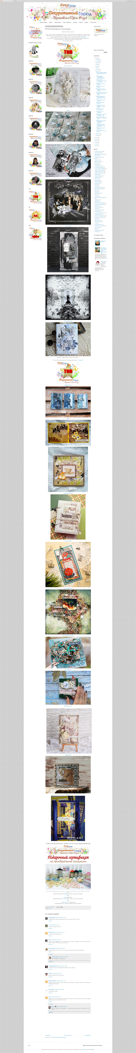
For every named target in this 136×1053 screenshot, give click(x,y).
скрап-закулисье (98, 221)
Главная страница (43, 22)
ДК (95, 158)
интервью (97, 196)
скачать (96, 218)
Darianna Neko (68, 273)
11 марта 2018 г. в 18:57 (63, 956)
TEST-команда (98, 152)
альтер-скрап (97, 177)
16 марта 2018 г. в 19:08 (59, 989)
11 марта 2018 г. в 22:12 (57, 973)
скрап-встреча (98, 220)
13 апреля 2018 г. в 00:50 (62, 1006)
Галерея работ (93, 22)
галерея (96, 185)
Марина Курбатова (52, 980)
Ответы (51, 954)
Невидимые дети (98, 165)
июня (97, 66)
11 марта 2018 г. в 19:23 (62, 965)
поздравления (98, 214)
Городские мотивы (98, 157)
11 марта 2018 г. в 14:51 (54, 924)
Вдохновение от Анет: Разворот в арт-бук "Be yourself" (101, 89)
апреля (97, 69)
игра (96, 194)
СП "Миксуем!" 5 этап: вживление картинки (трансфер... (100, 125)
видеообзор (97, 183)
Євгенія (50, 973)
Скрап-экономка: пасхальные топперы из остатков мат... (101, 80)
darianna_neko (52, 932)
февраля (98, 133)
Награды (96, 164)
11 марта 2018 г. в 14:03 (61, 917)
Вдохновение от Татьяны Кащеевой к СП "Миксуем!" (101, 121)
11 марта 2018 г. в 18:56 (60, 948)
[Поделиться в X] (59, 907)
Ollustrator (84, 1049)
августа (97, 62)
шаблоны (97, 231)
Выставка (97, 155)
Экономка (75, 22)
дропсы (96, 191)
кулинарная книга (98, 207)
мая (97, 67)
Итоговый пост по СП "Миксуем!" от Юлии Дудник (100, 106)
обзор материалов (98, 210)
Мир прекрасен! (68, 385)
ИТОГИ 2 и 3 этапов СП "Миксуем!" (100, 128)
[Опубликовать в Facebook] (61, 907)
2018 (96, 58)
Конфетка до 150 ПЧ (103, 241)
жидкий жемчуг (98, 193)
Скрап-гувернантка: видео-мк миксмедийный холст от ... (101, 73)
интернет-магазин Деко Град (101, 197)
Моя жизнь (97, 162)
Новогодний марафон (99, 167)
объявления (97, 211)
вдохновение (97, 181)
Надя (50, 996)
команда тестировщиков (100, 204)
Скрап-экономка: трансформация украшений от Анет (100, 77)
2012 (96, 145)
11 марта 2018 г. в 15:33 (56, 939)
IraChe (53, 1006)
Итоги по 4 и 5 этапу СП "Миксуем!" (101, 100)
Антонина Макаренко (68, 588)
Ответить (50, 928)
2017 (96, 137)
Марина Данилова (68, 705)
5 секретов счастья (99, 151)
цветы (96, 228)
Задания (81, 22)
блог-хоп (96, 178)
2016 (96, 139)
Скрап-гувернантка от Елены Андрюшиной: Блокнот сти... (101, 97)
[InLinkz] (29, 1045)
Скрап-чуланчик (65, 902)
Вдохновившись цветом (99, 154)
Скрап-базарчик (58, 22)
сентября (98, 61)
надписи (96, 208)
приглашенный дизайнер (100, 215)
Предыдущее (88, 1035)
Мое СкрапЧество (68, 65)
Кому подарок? (104, 261)
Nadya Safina (68, 754)
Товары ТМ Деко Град (99, 173)
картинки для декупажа (99, 202)
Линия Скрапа (68, 226)
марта (97, 71)
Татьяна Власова (68, 321)
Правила (86, 22)
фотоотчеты (97, 227)
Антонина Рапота (68, 142)
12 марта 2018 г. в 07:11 (61, 980)
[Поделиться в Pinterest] (62, 907)
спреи (96, 222)
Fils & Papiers (51, 989)
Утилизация (80, 360)
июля (97, 64)
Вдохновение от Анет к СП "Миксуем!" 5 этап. (101, 115)
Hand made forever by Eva (68, 635)
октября (98, 59)
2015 (96, 140)
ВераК (68, 110)
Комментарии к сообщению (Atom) (59, 1037)
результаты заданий (99, 217)
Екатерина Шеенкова (68, 493)
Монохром (83, 37)
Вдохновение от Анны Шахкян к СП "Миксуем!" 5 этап (101, 118)
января (97, 135)
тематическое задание (99, 225)
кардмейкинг (97, 199)
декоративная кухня (99, 187)
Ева (65, 897)
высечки (96, 184)
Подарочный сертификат (100, 168)
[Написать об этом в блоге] (58, 907)
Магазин (50, 22)
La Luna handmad (68, 540)
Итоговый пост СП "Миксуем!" (99, 112)
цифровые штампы (99, 230)
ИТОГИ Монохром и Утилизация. (100, 109)
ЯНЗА (68, 418)
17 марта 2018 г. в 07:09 (56, 996)
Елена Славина (52, 948)
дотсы (96, 190)
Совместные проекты (99, 171)
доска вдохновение (99, 188)
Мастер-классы (98, 161)
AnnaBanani (68, 178)
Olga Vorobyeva (68, 669)
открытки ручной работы (100, 212)
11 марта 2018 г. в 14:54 (59, 932)
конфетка (97, 205)
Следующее (47, 1035)
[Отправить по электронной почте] (57, 907)
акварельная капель (99, 175)
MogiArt (68, 794)
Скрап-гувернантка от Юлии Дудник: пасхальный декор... (101, 93)
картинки (97, 201)
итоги (50, 908)
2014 (96, 142)
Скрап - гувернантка (67, 22)
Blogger (92, 1049)
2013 (96, 144)
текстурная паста (98, 224)
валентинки (97, 180)
